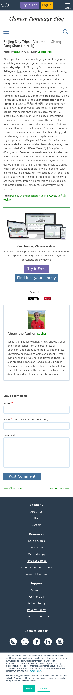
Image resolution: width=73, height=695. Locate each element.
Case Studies (36, 541)
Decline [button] (43, 688)
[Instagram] (13, 642)
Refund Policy (36, 603)
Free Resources (37, 560)
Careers (36, 525)
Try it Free (29, 5)
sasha (17, 52)
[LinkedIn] (48, 642)
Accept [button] (29, 688)
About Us (36, 511)
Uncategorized (45, 52)
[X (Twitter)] (25, 642)
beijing (14, 195)
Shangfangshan (29, 195)
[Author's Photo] (36, 319)
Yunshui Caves (47, 195)
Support (36, 590)
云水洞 (7, 199)
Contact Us (36, 596)
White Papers (36, 547)
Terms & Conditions (36, 616)
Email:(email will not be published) (25, 419)
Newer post (57, 488)
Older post (15, 488)
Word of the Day (37, 574)
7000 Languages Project (36, 567)
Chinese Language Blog (36, 18)
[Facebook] (36, 642)
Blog (37, 518)
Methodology (36, 554)
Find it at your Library (36, 278)
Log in (46, 5)
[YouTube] (60, 642)
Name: (8, 403)
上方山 (62, 195)
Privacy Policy (35, 670)
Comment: (9, 435)
